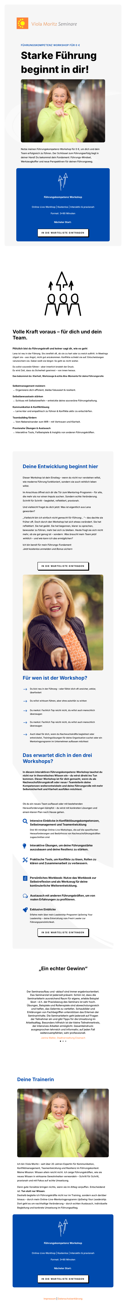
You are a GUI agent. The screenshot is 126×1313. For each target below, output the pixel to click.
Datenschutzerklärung (70, 1298)
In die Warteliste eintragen (62, 232)
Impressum (50, 1298)
